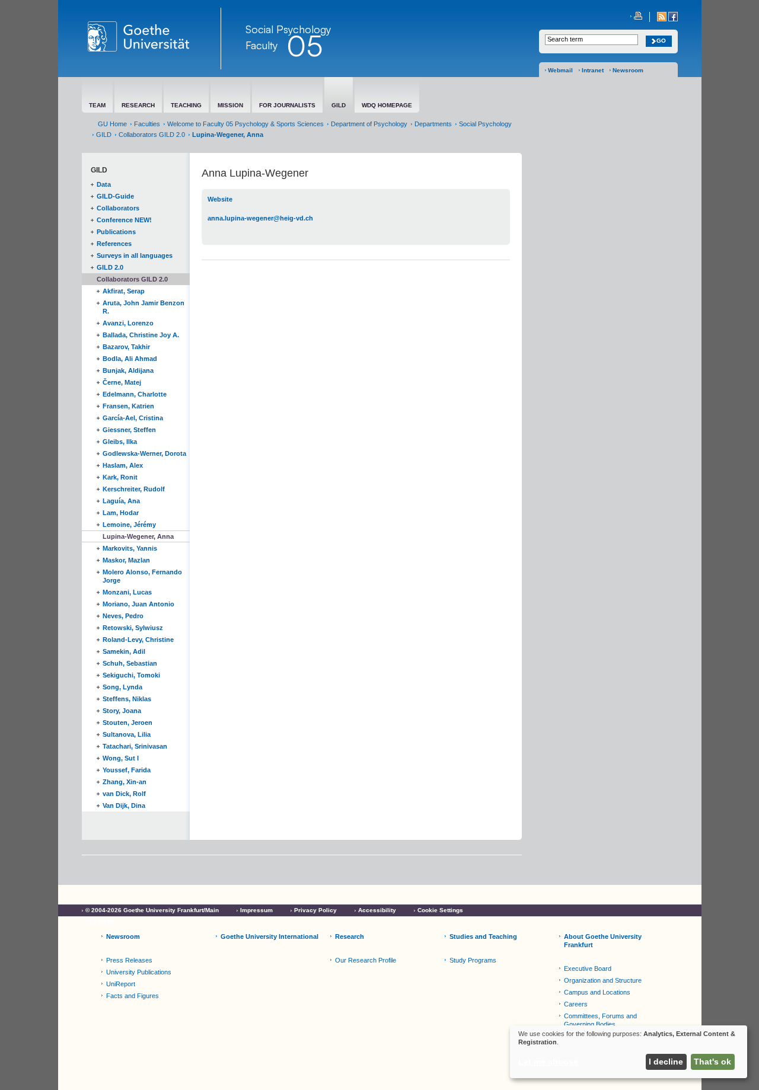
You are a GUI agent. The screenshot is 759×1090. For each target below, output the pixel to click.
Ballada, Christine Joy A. (141, 334)
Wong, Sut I (121, 758)
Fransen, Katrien (128, 406)
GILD (103, 134)
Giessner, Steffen (129, 429)
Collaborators (118, 208)
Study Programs (472, 960)
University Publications (138, 972)
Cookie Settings (440, 910)
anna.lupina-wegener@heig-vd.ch (260, 218)
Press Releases (129, 960)
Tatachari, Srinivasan (135, 746)
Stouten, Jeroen (127, 722)
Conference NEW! (124, 219)
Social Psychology (485, 123)
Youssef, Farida (127, 769)
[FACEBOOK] (673, 19)
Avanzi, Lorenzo (128, 323)
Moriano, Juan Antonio (138, 604)
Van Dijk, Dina (124, 805)
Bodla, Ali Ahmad (130, 358)
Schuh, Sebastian (130, 663)
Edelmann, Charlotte (135, 394)
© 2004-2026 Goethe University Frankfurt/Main (152, 910)
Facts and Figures (132, 995)
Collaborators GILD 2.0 (152, 134)
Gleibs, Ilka (120, 441)
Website (220, 199)
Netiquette (99, 921)
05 (304, 45)
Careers (576, 1004)
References (114, 243)
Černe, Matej (122, 382)
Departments (433, 123)
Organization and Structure (603, 980)
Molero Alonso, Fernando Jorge (142, 576)
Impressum (256, 910)
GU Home (112, 123)
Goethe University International (269, 936)
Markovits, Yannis (130, 548)
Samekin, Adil (124, 651)
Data (104, 184)
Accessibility (377, 910)
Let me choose (548, 1061)
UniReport (120, 983)
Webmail (560, 70)
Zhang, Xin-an (124, 781)
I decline (666, 1061)
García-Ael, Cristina (133, 417)
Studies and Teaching (483, 936)
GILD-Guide (115, 196)
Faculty (261, 45)
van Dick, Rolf (124, 793)
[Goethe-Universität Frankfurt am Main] (151, 38)
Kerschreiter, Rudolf (134, 489)
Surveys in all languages (135, 255)
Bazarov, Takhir (126, 346)
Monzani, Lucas (127, 592)
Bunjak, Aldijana (128, 370)
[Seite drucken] (636, 17)
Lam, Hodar (121, 512)
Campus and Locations (597, 992)
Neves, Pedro (123, 615)
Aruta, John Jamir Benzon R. (143, 307)
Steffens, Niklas (127, 698)
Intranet (593, 70)
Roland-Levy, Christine (138, 639)
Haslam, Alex (123, 465)
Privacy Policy (315, 910)
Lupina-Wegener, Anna (138, 536)
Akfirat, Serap (124, 291)
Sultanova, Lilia (127, 734)
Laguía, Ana (121, 500)
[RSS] (662, 19)
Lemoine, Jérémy (129, 524)
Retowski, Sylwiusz (133, 627)
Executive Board (587, 968)
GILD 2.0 (110, 267)
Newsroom (628, 70)
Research (349, 936)
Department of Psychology (369, 123)
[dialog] (628, 1051)
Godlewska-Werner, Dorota (144, 453)
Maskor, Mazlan (126, 560)
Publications (116, 231)
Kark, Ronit (120, 477)
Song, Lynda (122, 687)
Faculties (147, 123)
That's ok (712, 1061)
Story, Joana (122, 710)
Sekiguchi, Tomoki (131, 675)
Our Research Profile (365, 960)
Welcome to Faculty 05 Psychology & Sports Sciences (245, 123)
